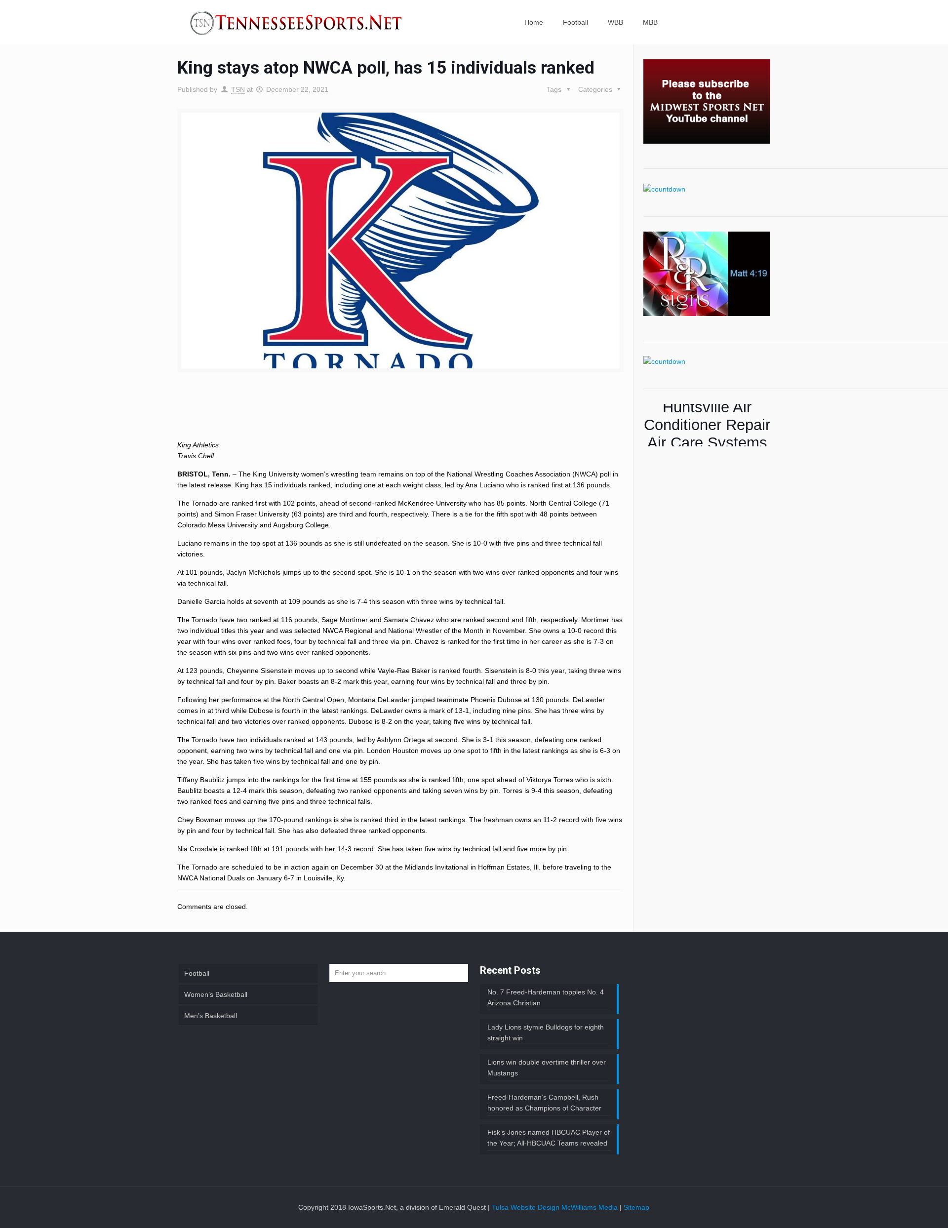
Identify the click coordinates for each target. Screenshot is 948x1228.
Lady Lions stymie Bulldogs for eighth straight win (545, 1032)
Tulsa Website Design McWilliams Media (556, 1207)
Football (196, 973)
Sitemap (636, 1207)
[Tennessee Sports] (297, 22)
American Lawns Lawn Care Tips (706, 424)
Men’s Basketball (210, 1016)
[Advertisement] (400, 414)
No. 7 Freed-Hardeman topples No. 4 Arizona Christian (545, 997)
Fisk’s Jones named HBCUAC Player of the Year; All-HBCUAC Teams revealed (548, 1137)
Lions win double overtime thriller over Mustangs (546, 1067)
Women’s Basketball (215, 994)
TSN (238, 89)
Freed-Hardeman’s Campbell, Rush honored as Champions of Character (544, 1102)
